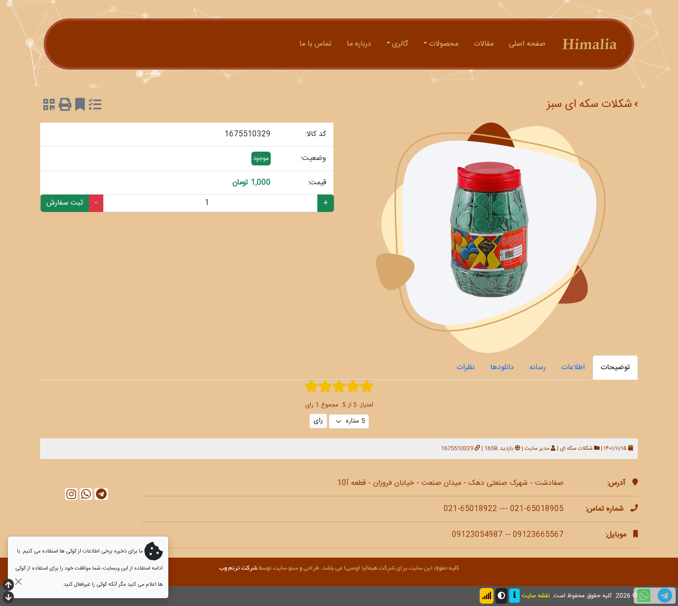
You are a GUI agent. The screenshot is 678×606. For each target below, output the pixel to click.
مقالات (485, 44)
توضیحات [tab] (615, 367)
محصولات (445, 44)
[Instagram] (71, 494)
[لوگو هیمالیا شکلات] (589, 44)
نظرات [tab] (466, 367)
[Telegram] (101, 494)
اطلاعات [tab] (573, 367)
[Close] (18, 581)
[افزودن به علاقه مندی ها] (80, 106)
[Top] (8, 586)
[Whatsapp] (86, 494)
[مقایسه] (95, 106)
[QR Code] (49, 106)
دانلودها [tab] (502, 367)
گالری (401, 44)
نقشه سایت (536, 596)
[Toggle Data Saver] (487, 596)
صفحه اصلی (528, 44)
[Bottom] (8, 598)
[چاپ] (65, 106)
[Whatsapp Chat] (644, 595)
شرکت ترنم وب (238, 568)
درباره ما (360, 44)
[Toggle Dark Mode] (501, 596)
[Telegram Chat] (664, 595)
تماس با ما (316, 44)
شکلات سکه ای (576, 448)
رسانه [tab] (537, 367)
